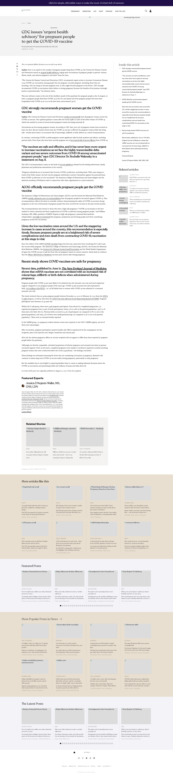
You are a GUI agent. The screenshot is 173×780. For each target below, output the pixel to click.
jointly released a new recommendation (44, 198)
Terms (99, 766)
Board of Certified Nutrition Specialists (47, 401)
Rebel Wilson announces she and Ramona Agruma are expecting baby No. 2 (140, 179)
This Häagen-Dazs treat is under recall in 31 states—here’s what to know (69, 507)
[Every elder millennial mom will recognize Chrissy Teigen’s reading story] (38, 436)
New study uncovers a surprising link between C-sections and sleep (136, 542)
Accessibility (107, 766)
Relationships (92, 589)
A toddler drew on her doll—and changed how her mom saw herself (103, 680)
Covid (41, 469)
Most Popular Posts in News (40, 619)
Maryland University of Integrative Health (32, 399)
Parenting (86, 11)
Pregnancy (75, 11)
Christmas (134, 653)
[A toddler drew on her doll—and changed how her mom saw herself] (103, 666)
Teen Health (129, 601)
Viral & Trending (135, 197)
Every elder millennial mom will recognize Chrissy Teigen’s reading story (37, 455)
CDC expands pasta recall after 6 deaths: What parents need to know (35, 542)
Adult (36, 469)
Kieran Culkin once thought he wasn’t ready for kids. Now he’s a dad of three (137, 507)
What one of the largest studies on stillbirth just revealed (139, 212)
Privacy (93, 766)
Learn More (26, 412)
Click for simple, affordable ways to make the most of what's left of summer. (86, 3)
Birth (68, 690)
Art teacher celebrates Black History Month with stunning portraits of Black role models (91, 455)
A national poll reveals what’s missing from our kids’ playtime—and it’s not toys (103, 542)
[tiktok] (90, 758)
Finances (35, 601)
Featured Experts (127, 156)
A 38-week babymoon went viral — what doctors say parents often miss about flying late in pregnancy (68, 543)
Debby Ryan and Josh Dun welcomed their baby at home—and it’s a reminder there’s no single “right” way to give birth (69, 681)
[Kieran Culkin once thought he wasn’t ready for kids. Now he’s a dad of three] (138, 493)
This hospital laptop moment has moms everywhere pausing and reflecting (140, 202)
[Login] (150, 11)
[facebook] (82, 758)
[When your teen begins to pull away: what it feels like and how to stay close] (136, 578)
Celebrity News (134, 175)
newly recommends (72, 117)
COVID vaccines (51, 244)
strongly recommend (41, 217)
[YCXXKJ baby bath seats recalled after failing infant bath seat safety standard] (138, 666)
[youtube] (86, 758)
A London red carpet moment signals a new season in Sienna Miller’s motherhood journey (139, 191)
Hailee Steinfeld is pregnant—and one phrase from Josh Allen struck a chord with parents (34, 681)
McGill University (54, 395)
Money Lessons (27, 589)
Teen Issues (137, 601)
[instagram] (78, 758)
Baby (56, 589)
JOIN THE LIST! (120, 11)
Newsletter (72, 766)
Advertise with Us (83, 766)
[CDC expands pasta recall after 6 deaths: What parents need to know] (35, 529)
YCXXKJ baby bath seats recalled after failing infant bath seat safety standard (137, 680)
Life (94, 11)
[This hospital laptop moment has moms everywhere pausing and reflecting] (123, 200)
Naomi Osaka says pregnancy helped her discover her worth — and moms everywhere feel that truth (140, 223)
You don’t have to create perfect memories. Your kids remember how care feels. (69, 645)
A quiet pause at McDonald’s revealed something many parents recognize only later (103, 645)
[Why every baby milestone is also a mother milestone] (70, 578)
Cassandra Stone (28, 46)
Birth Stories (74, 690)
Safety (24, 503)
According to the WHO (35, 288)
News (29, 23)
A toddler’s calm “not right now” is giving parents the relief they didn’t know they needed (35, 645)
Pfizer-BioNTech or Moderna (40, 254)
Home (23, 23)
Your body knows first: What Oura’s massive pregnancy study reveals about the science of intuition (102, 508)
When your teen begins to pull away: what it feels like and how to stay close (135, 593)
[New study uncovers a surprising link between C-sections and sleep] (138, 529)
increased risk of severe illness (83, 140)
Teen (122, 589)
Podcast (109, 11)
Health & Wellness (44, 601)
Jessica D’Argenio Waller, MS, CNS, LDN (46, 46)
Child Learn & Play (96, 538)
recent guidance (66, 164)
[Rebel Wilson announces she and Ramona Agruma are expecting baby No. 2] (123, 178)
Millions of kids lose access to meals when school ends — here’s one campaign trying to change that (64, 455)
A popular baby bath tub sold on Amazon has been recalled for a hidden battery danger (35, 508)
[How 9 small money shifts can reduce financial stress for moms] (36, 578)
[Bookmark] (17, 75)
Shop (101, 11)
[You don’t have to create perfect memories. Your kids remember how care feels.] (69, 631)
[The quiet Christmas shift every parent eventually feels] (138, 631)
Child (104, 551)
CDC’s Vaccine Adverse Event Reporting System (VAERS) (75, 299)
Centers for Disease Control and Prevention (61, 249)
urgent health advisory (50, 72)
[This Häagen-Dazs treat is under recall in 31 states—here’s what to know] (69, 493)
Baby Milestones (64, 601)
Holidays (127, 641)
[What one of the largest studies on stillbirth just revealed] (123, 210)
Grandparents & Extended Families (101, 602)
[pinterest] (94, 758)
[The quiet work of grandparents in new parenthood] (103, 578)
